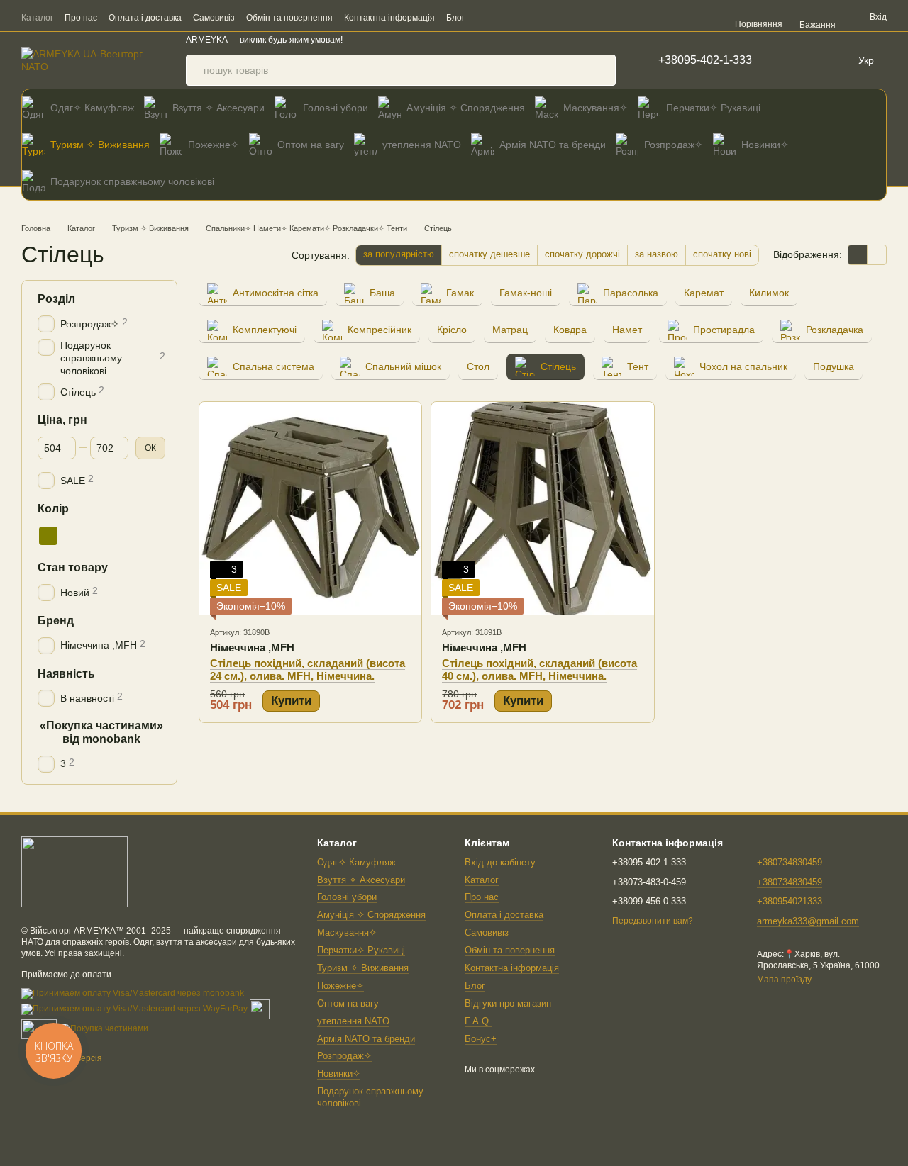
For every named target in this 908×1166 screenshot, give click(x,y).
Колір (53, 509)
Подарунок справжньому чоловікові (132, 181)
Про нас (81, 18)
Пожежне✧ (213, 144)
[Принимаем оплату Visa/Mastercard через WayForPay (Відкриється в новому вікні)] (134, 1009)
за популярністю (398, 254)
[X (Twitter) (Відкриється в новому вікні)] (695, 17)
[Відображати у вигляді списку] (877, 254)
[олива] (48, 535)
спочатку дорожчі (582, 254)
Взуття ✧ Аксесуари (218, 107)
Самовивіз (214, 18)
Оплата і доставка (145, 18)
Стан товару (73, 567)
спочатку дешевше (489, 254)
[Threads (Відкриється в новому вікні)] (712, 17)
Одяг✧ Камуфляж (92, 107)
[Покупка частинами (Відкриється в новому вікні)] (103, 1028)
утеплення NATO (421, 144)
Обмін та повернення (289, 18)
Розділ (56, 299)
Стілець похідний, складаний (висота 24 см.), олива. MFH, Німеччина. (307, 669)
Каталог (37, 18)
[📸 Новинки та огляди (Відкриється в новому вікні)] (627, 17)
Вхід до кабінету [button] (500, 862)
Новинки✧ (765, 144)
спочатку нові (722, 254)
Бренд (56, 621)
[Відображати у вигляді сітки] (858, 254)
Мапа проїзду (784, 980)
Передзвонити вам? (652, 921)
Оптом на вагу (310, 144)
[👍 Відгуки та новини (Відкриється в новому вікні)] (661, 17)
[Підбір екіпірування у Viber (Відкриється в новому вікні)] (576, 17)
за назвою (656, 254)
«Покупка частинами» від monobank (101, 731)
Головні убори (335, 107)
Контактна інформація (389, 18)
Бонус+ (481, 1038)
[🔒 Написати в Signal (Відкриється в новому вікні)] (644, 17)
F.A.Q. (478, 1021)
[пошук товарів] (600, 70)
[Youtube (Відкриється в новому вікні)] (678, 17)
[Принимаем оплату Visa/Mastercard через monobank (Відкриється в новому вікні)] (132, 993)
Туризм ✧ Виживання (100, 144)
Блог (455, 18)
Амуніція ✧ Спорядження (465, 107)
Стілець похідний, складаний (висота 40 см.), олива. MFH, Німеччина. (539, 669)
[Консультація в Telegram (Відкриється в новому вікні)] (593, 17)
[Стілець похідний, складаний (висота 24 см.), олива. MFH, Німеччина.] (310, 508)
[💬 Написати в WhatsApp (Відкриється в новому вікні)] (610, 17)
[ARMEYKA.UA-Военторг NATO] (74, 872)
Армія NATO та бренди (552, 144)
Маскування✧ (595, 107)
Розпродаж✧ (673, 144)
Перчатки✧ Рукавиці (713, 107)
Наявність (66, 673)
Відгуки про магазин (508, 1003)
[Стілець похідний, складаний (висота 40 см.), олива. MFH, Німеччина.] (542, 508)
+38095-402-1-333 (705, 60)
